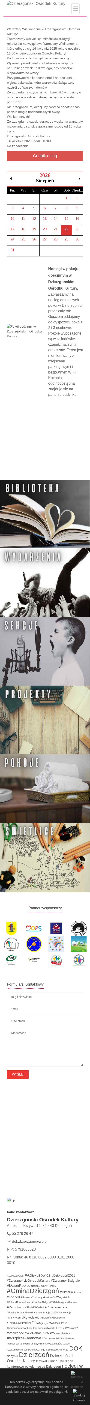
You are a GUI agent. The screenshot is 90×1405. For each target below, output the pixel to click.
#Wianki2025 (72, 1328)
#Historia (66, 1292)
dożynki (12, 1356)
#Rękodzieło (30, 1317)
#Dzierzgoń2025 (63, 1275)
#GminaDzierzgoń (33, 1290)
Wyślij (18, 1074)
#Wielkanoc (15, 1333)
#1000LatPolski (15, 1275)
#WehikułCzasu (55, 1328)
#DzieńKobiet (18, 1285)
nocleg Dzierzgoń (48, 1366)
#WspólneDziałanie (60, 1333)
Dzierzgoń (34, 1354)
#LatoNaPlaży (40, 1302)
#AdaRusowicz (38, 1275)
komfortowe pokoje (21, 1366)
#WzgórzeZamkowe (24, 1338)
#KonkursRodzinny (31, 1297)
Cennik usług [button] (45, 155)
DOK (75, 1348)
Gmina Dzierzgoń (60, 1361)
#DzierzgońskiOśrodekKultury (28, 1280)
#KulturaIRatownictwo (19, 1302)
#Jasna (78, 1292)
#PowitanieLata (56, 1307)
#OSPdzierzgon (57, 1302)
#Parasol (72, 1302)
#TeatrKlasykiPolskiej (19, 1323)
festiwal (41, 1361)
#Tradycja (40, 1322)
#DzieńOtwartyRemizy (43, 1285)
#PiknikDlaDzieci (34, 1307)
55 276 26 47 (22, 1234)
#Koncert (13, 1297)
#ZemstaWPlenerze (57, 1349)
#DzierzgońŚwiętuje (65, 1280)
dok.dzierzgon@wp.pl (30, 1241)
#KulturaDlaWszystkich (56, 1297)
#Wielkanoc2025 (37, 1333)
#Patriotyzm (15, 1307)
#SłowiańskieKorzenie (52, 1317)
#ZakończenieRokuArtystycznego (26, 1349)
